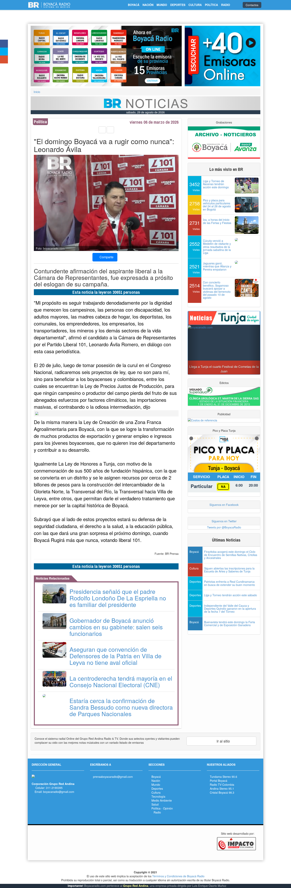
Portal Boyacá (218, 781)
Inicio (37, 92)
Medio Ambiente (161, 800)
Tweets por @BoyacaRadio (224, 527)
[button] (42, 56)
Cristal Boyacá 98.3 (222, 792)
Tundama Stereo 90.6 (223, 777)
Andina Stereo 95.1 (222, 788)
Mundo (155, 785)
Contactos (252, 5)
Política (156, 808)
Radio (157, 812)
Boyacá (156, 777)
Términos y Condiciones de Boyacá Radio (178, 876)
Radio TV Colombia (222, 785)
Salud (155, 804)
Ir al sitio (223, 741)
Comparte (106, 257)
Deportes (157, 788)
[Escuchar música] (222, 56)
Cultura (156, 792)
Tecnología (158, 796)
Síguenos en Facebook (224, 505)
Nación (155, 781)
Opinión (168, 808)
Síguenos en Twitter (224, 521)
